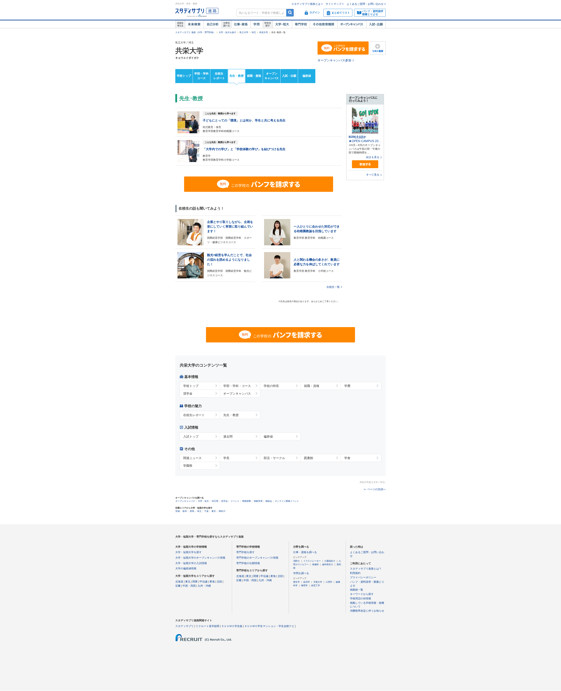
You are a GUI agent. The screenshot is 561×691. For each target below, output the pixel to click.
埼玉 (254, 32)
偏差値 (306, 75)
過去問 (228, 436)
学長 (226, 458)
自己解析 (213, 24)
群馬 (192, 511)
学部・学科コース (201, 76)
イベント (235, 501)
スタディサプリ (184, 626)
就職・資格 (254, 75)
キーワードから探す (362, 594)
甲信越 (204, 581)
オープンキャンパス (351, 24)
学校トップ (184, 75)
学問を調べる (301, 573)
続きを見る (372, 157)
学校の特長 (271, 386)
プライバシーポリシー (363, 577)
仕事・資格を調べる (305, 552)
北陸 (219, 581)
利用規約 (355, 573)
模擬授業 (246, 501)
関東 (195, 581)
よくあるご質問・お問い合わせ (365, 3)
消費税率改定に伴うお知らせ (367, 610)
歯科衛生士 (327, 564)
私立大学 (244, 32)
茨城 (177, 511)
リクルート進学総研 (207, 626)
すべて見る (372, 174)
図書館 (308, 458)
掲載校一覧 (356, 589)
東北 (187, 581)
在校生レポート (219, 76)
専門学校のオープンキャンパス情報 (257, 557)
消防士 (296, 561)
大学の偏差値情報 (185, 568)
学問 (256, 24)
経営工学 (315, 585)
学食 (347, 458)
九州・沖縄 (204, 585)
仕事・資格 (240, 24)
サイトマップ (333, 3)
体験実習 (258, 501)
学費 (347, 386)
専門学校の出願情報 (248, 563)
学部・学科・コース (237, 386)
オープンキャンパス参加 (334, 60)
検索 (290, 12)
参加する (365, 164)
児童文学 (317, 582)
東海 (212, 581)
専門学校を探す (245, 552)
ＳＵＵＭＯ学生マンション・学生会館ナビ (269, 626)
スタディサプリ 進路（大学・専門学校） (195, 32)
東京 (213, 511)
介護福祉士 (329, 561)
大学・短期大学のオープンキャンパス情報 (200, 557)
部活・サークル (274, 458)
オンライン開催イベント (287, 501)
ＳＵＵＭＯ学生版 (231, 626)
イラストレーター (312, 561)
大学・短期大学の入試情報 (191, 563)
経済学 (306, 582)
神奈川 (222, 511)
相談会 (268, 501)
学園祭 (187, 465)
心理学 (329, 582)
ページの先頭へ (376, 489)
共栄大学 (263, 32)
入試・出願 (376, 24)
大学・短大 (282, 24)
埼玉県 (215, 501)
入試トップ (191, 436)
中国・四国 (189, 585)
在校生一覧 (333, 287)
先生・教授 (236, 75)
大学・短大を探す (227, 32)
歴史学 (296, 582)
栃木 (185, 511)
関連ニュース (192, 458)
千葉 (206, 511)
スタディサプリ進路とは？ (366, 568)
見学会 (224, 501)
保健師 (315, 564)
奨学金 (187, 393)
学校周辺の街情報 (360, 598)
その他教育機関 (323, 24)
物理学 (304, 585)
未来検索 (194, 24)
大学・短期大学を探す (188, 552)
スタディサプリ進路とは (305, 3)
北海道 (179, 581)
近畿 (178, 585)
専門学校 (301, 24)
